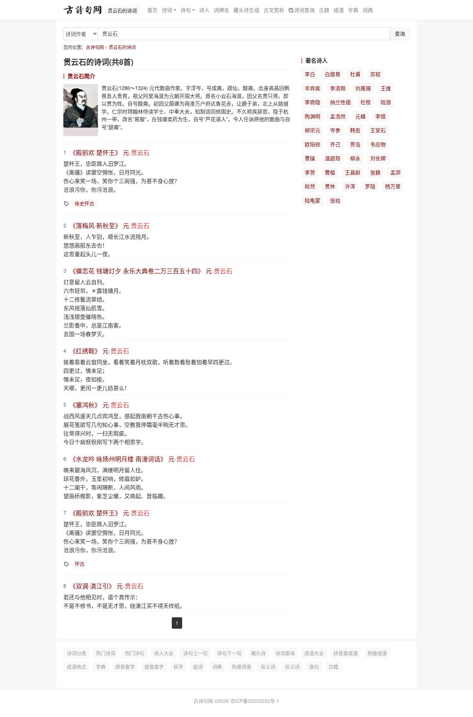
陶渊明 (312, 116)
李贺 (310, 172)
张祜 (335, 200)
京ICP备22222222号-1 (254, 700)
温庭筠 (332, 158)
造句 (314, 666)
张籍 (375, 172)
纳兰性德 (340, 102)
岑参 (335, 130)
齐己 (335, 144)
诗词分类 (76, 652)
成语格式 (76, 666)
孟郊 (395, 172)
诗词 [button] (167, 10)
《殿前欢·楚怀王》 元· (110, 152)
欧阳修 (312, 144)
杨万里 (393, 186)
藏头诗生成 (246, 10)
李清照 (338, 88)
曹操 (310, 158)
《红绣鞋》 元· (99, 350)
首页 (152, 10)
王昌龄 (352, 172)
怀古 (79, 563)
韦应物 (378, 144)
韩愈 (355, 130)
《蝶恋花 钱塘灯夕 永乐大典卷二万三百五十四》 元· (151, 270)
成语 (338, 10)
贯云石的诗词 (122, 47)
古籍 (324, 10)
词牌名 (221, 10)
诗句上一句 (195, 652)
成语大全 (314, 652)
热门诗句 (134, 652)
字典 (353, 10)
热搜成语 (377, 652)
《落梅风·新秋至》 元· (110, 225)
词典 (368, 10)
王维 (386, 88)
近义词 (292, 666)
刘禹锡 (363, 88)
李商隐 (312, 102)
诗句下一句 (229, 652)
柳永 (355, 158)
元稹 (360, 116)
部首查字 (154, 666)
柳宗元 (312, 130)
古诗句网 (95, 47)
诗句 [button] (185, 10)
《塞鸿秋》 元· (99, 404)
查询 (400, 33)
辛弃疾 (312, 88)
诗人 (204, 10)
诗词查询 (304, 10)
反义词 (268, 666)
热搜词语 (241, 666)
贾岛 (355, 144)
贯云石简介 (81, 76)
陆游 (386, 102)
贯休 (330, 186)
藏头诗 (258, 652)
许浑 (350, 186)
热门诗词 (105, 652)
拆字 (178, 666)
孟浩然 (338, 116)
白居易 (332, 74)
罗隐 (370, 186)
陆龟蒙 (312, 200)
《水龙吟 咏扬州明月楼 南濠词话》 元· (132, 458)
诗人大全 (163, 652)
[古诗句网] (82, 10)
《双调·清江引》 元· (106, 585)
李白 (310, 74)
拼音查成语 (345, 652)
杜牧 (365, 102)
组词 (198, 666)
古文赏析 (274, 10)
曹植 (330, 172)
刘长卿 (378, 158)
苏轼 (375, 74)
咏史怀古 (84, 203)
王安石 (378, 130)
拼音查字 (125, 666)
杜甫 (355, 74)
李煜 (380, 116)
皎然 (310, 186)
